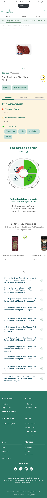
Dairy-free (28, 447)
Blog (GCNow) (6, 408)
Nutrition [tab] (23, 98)
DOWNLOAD (23, 6)
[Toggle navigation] (3, 11)
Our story (5, 404)
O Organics (5, 73)
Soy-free (28, 451)
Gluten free (10, 131)
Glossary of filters (31, 408)
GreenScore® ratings (9, 411)
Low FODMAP (6, 459)
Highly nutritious (30, 428)
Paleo (8, 137)
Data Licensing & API (8, 424)
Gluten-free (6, 451)
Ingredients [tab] (39, 98)
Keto (22, 131)
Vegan (4, 447)
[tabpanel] (23, 120)
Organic (6, 88)
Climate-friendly (30, 424)
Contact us (28, 404)
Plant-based (29, 435)
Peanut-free (29, 455)
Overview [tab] (8, 98)
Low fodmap (33, 131)
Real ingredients (20, 88)
